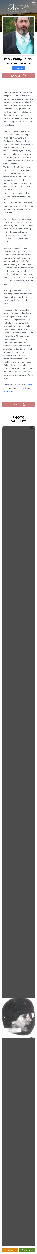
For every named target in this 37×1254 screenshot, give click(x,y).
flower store (7, 391)
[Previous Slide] (4, 1017)
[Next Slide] (32, 1017)
